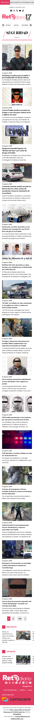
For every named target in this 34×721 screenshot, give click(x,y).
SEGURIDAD (25, 25)
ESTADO (8, 25)
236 (20, 619)
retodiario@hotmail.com (22, 716)
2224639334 (17, 714)
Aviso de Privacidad (10, 690)
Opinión (22, 690)
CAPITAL (16, 25)
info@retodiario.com (17, 718)
